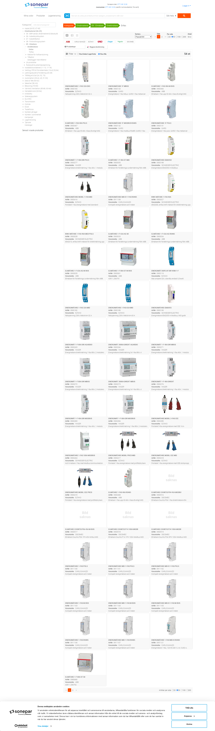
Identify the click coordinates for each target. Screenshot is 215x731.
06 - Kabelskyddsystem (35, 36)
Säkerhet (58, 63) (31, 83)
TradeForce (29, 109)
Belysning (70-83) (31, 86)
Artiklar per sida (165, 690)
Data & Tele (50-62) (32, 80)
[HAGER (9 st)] (110, 41)
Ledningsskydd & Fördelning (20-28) (38, 73)
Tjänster (28, 122)
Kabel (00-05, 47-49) (32, 28)
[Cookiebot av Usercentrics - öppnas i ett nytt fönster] (21, 726)
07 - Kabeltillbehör (33, 39)
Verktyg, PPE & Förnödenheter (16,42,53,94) (42, 70)
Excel (27, 107)
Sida (158, 34)
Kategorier (26, 24)
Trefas (31, 52)
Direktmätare (32, 47)
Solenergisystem (31, 96)
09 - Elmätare (31, 44)
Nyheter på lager (31, 112)
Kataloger (28, 125)
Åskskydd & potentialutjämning (38, 65)
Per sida (170, 34)
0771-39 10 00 (122, 4)
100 (179, 37)
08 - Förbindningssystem (35, 41)
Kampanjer (29, 117)
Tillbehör (30, 57)
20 (170, 37)
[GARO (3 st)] (100, 41)
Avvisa (189, 724)
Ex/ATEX (28, 99)
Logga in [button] (185, 5)
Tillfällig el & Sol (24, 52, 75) (35, 75)
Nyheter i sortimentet (33, 114)
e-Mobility (28, 93)
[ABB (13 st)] (68, 41)
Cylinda (27, 104)
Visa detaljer (43, 726)
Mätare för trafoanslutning (37, 54)
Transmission (30, 101)
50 (174, 37)
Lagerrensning (30, 120)
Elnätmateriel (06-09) (33, 31)
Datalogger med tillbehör (36, 60)
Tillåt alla (189, 708)
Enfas (31, 49)
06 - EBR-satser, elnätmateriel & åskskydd (42, 33)
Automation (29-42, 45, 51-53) (36, 78)
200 (184, 37)
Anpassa (188, 716)
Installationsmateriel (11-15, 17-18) (38, 67)
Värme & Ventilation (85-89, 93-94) (38, 88)
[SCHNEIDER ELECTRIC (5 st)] (120, 41)
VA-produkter (31, 62)
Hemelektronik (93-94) (33, 91)
